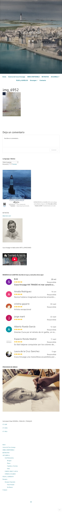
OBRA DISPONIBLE (33, 77)
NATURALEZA (9, 458)
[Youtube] (32, 40)
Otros (8, 468)
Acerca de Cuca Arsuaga (16, 77)
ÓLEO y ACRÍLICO (22, 80)
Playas (8, 463)
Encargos (33, 80)
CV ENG (5, 428)
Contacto (43, 80)
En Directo (10, 487)
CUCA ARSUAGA (31, 33)
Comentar (53, 150)
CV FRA (5, 431)
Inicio (4, 77)
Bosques (9, 460)
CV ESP (5, 424)
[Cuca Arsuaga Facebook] (29, 40)
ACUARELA (54, 77)
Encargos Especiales (10, 482)
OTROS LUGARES (10, 474)
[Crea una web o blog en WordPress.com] (31, 502)
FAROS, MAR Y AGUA (11, 471)
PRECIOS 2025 (7, 216)
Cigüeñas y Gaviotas (12, 466)
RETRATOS (45, 77)
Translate (14, 164)
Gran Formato (10, 484)
